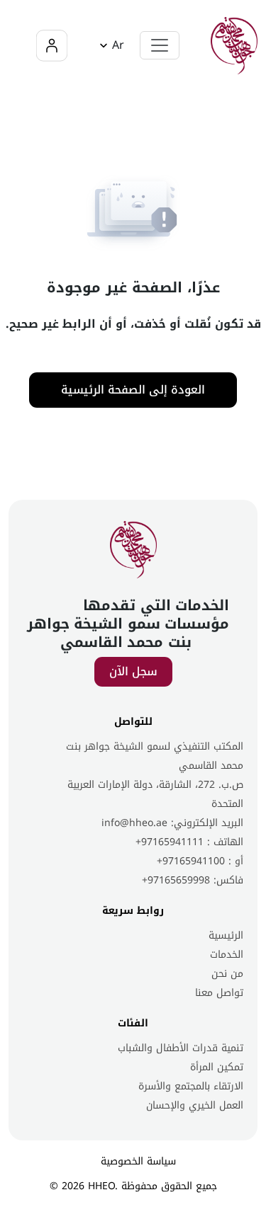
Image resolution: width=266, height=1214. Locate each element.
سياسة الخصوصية (138, 1161)
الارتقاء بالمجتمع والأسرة (190, 1086)
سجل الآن (133, 671)
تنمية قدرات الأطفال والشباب (180, 1048)
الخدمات (226, 954)
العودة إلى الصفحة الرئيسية (133, 390)
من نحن (227, 973)
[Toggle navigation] (159, 45)
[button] (110, 46)
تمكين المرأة (216, 1067)
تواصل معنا (219, 992)
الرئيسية (226, 935)
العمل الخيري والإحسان (194, 1105)
